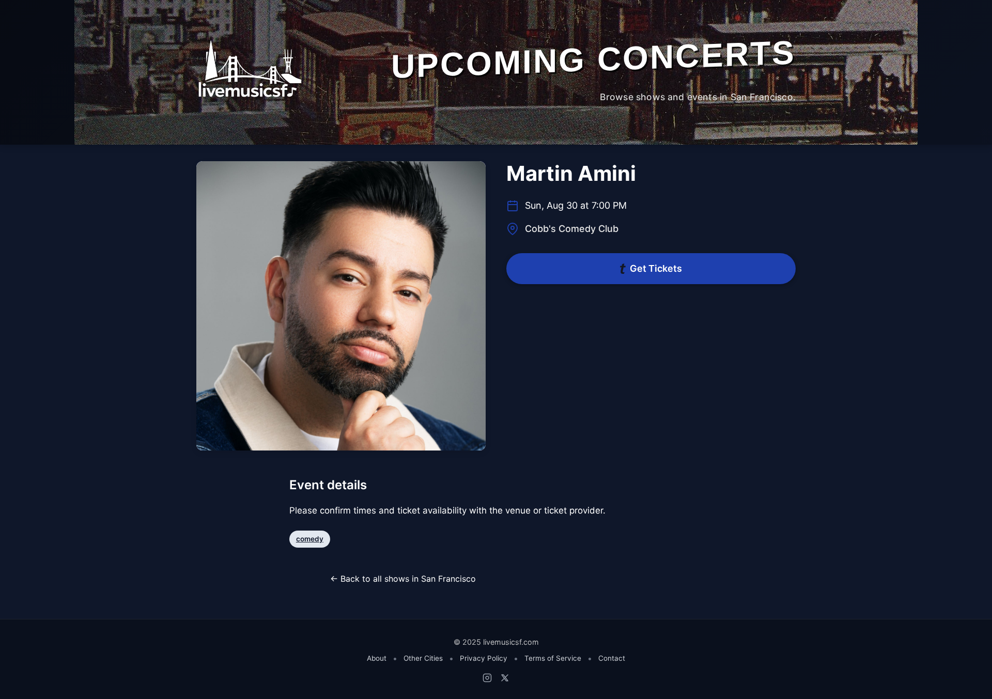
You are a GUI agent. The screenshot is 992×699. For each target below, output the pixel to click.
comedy (309, 539)
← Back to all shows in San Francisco (403, 578)
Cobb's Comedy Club (571, 228)
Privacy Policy (483, 658)
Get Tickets (656, 268)
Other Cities (423, 658)
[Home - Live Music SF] (249, 69)
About (376, 658)
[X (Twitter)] (504, 677)
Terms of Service (552, 658)
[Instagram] (487, 677)
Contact (611, 658)
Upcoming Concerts (593, 59)
